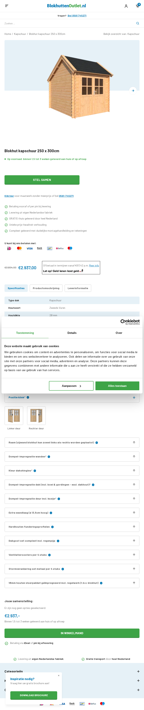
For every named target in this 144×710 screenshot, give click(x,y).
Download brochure (34, 695)
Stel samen (42, 179)
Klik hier (9, 195)
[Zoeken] (135, 23)
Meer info (94, 265)
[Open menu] (7, 6)
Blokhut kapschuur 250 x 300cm (47, 33)
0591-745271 (66, 195)
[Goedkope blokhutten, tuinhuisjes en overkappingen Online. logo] (66, 6)
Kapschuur (20, 33)
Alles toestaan (117, 385)
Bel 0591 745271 (77, 15)
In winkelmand (72, 633)
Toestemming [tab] (25, 332)
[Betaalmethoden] (9, 250)
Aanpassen (69, 385)
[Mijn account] (126, 6)
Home (7, 33)
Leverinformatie (78, 288)
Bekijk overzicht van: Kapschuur (122, 33)
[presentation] (133, 90)
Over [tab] (119, 332)
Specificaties (16, 288)
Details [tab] (72, 332)
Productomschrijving (46, 288)
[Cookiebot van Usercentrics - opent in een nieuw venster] (123, 322)
